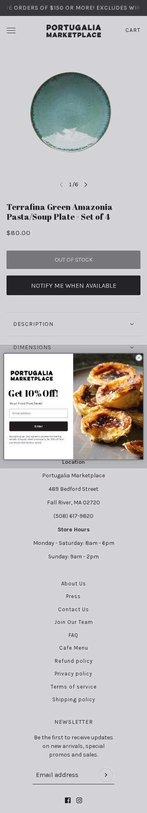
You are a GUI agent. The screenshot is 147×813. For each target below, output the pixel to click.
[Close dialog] (139, 358)
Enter (38, 426)
